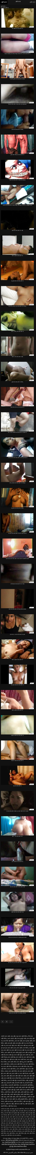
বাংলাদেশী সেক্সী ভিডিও (27, 1085)
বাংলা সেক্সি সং (15, 1073)
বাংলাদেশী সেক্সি (10, 1083)
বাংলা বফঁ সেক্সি (18, 1041)
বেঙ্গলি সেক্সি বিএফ (25, 1092)
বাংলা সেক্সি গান (7, 1050)
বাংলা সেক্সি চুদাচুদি (17, 1052)
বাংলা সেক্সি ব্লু (20, 1062)
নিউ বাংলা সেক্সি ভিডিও (30, 1109)
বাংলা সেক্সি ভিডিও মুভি (22, 1069)
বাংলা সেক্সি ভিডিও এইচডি (7, 1064)
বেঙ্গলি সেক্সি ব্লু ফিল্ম (15, 1094)
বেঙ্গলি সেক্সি (17, 1092)
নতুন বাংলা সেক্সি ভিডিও (21, 1036)
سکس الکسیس (12, 1152)
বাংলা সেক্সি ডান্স (10, 1055)
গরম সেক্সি (13, 1036)
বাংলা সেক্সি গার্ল (8, 1052)
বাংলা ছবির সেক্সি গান (23, 1111)
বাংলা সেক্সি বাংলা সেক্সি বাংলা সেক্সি (9, 1059)
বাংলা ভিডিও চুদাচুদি (20, 1142)
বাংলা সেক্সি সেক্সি (8, 1076)
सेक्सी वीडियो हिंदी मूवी (7, 1144)
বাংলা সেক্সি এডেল (12, 1048)
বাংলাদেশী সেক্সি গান (19, 1083)
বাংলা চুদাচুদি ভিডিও (24, 1138)
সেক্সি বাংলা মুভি (26, 1101)
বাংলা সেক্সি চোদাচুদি (27, 1052)
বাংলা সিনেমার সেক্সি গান (6, 1115)
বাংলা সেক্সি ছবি (29, 1121)
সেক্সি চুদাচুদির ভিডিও (23, 1099)
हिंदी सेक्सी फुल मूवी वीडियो (12, 1140)
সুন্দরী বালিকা (3, 6)
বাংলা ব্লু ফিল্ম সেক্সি (27, 1041)
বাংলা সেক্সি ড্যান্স (18, 1055)
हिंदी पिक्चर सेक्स (16, 1144)
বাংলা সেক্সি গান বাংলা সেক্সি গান (19, 1050)
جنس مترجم (29, 1152)
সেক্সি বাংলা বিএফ (9, 1101)
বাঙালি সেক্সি (18, 1087)
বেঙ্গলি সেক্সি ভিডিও (25, 1094)
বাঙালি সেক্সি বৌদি (26, 1087)
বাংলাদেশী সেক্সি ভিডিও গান (15, 1085)
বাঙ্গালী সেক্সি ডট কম (21, 1090)
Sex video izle (21, 1152)
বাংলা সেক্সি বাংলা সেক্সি (29, 1057)
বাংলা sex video (7, 1138)
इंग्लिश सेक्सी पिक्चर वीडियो (20, 1146)
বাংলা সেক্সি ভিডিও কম (19, 1064)
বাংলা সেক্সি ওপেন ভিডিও (23, 1048)
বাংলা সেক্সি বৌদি (12, 1062)
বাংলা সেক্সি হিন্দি (8, 1078)
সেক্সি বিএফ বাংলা (12, 1106)
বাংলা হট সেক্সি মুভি (12, 1080)
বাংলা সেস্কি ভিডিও (17, 1078)
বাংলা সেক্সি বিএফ (22, 1059)
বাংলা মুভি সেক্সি (11, 1043)
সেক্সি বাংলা (21, 1140)
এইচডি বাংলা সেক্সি (5, 1036)
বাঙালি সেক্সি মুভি (12, 1090)
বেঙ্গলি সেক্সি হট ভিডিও (21, 1097)
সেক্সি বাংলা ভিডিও (18, 1101)
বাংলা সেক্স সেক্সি (10, 1045)
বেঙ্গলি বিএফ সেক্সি (9, 1092)
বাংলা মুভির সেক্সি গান (21, 1043)
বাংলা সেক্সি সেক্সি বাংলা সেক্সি (19, 1076)
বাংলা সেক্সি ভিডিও (28, 1062)
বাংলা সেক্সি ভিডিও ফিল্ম (23, 1066)
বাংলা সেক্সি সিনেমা (23, 1073)
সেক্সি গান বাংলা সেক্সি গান (11, 1099)
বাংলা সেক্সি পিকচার (25, 1123)
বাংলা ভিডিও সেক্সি (24, 1113)
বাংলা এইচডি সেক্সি (12, 1038)
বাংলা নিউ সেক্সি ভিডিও (8, 1041)
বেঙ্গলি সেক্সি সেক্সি (11, 1097)
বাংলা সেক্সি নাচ (26, 1055)
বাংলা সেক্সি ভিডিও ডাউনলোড (10, 1066)
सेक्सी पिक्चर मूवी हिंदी (10, 1142)
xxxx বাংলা (26, 1140)
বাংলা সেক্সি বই (19, 1057)
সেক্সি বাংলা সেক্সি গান (19, 1104)
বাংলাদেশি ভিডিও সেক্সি (22, 1080)
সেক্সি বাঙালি (28, 1104)
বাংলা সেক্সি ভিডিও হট (14, 1071)
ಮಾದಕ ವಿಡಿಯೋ (29, 1142)
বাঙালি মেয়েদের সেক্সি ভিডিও (8, 1087)
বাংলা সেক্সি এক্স (24, 1045)
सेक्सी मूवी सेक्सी (25, 1144)
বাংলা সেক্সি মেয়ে (7, 1073)
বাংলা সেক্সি (17, 1045)
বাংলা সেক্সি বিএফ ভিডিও (14, 1127)
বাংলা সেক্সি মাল (23, 1071)
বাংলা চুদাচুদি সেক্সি (21, 1038)
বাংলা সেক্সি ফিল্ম (11, 1057)
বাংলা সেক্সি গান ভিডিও (30, 1119)
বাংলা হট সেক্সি (25, 1078)
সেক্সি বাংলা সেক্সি (10, 1104)
